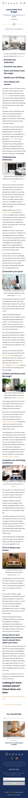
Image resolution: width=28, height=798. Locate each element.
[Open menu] (24, 3)
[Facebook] (17, 758)
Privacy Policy (17, 795)
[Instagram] (12, 758)
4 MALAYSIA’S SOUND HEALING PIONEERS (14, 743)
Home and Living (13, 718)
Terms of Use (10, 795)
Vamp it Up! (22, 718)
